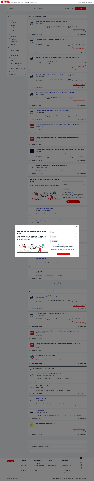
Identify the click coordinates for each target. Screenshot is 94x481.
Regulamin (60, 244)
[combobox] (63, 236)
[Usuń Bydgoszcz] (57, 241)
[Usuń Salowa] (55, 236)
